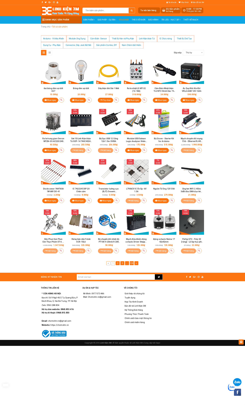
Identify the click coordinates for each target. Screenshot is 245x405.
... (127, 263)
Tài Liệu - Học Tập (170, 20)
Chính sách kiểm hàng (135, 322)
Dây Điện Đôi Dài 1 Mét (108, 88)
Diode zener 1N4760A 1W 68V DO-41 (53, 190)
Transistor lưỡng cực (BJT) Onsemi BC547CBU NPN (109, 190)
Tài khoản (172, 2)
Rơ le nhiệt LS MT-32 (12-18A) (136, 89)
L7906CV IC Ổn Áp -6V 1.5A (136, 190)
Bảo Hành (153, 20)
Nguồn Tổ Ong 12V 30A (164, 189)
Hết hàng (79, 150)
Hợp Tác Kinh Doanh (134, 302)
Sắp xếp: (178, 52)
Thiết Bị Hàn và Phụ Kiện (123, 38)
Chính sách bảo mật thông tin (138, 318)
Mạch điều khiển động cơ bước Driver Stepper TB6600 (136, 240)
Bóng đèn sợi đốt (81, 88)
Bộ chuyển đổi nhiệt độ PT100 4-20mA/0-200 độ (108, 240)
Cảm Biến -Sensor (98, 38)
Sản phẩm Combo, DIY (106, 45)
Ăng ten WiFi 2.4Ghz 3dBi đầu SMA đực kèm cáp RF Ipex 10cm (192, 190)
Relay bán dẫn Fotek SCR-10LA (81, 240)
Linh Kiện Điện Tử (147, 38)
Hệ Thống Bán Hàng (134, 310)
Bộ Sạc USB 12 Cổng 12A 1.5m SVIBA (108, 139)
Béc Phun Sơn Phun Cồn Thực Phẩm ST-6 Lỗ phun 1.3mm (53, 240)
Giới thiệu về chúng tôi (135, 293)
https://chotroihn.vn (59, 325)
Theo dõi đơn (138, 20)
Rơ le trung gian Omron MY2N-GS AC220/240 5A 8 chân (53, 140)
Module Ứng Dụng (77, 38)
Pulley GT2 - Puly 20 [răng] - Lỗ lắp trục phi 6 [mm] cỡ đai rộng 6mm (191, 240)
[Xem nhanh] (61, 100)
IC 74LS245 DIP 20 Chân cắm (81, 190)
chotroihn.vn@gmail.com (59, 321)
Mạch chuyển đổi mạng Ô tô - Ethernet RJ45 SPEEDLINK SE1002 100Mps (192, 140)
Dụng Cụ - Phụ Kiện (52, 45)
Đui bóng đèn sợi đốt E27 (53, 89)
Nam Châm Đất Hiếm (131, 45)
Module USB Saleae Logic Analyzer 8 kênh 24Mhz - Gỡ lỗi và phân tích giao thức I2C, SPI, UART (136, 140)
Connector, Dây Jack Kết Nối (78, 45)
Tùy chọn (106, 100)
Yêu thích (185, 2)
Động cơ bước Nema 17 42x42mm (164, 240)
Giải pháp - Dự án (107, 20)
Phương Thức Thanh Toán (137, 314)
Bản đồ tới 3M (198, 2)
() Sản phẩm (172, 10)
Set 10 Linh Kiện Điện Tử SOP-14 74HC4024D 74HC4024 (81, 140)
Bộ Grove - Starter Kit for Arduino (164, 139)
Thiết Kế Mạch (190, 20)
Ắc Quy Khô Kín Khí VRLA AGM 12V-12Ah (191, 89)
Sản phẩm (88, 20)
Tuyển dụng (130, 298)
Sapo (158, 343)
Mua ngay (51, 100)
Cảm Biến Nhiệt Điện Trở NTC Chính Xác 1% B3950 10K (164, 89)
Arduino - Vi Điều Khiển (53, 38)
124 (131, 263)
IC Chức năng (166, 38)
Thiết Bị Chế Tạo (184, 38)
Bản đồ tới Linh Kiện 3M (135, 306)
